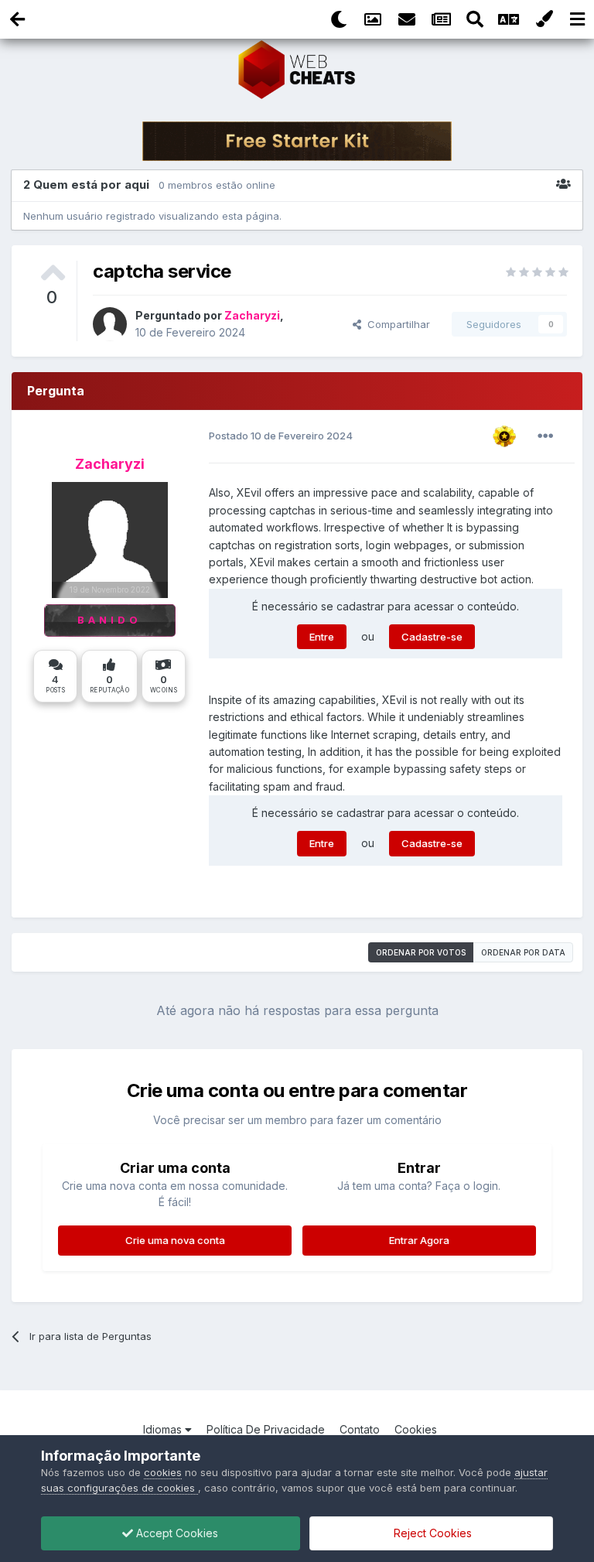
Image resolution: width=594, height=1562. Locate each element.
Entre (321, 637)
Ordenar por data (523, 952)
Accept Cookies (175, 1533)
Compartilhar (395, 324)
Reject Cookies (431, 1533)
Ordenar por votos (421, 952)
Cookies (415, 1429)
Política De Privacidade (266, 1429)
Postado (281, 435)
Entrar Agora (419, 1240)
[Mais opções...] (545, 436)
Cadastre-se (432, 637)
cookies (163, 1472)
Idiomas (164, 1429)
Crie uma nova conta (175, 1240)
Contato (360, 1429)
